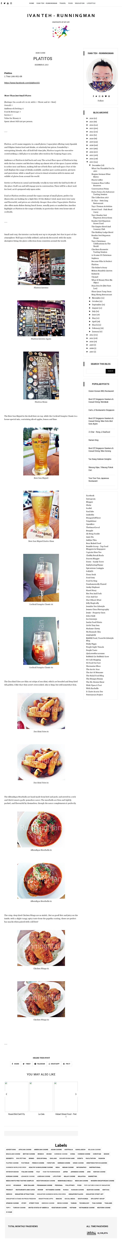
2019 (91, 142)
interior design (12, 1172)
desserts (9, 1158)
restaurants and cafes (25, 1190)
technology (84, 1203)
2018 (91, 145)
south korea (83, 1199)
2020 (91, 139)
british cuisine (29, 1154)
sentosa (105, 1190)
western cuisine (103, 1208)
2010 (91, 342)
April (94, 322)
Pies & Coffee (97, 180)
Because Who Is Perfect (102, 261)
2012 (91, 335)
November (96, 298)
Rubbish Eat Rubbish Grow (97, 657)
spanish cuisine (12, 1203)
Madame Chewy (93, 629)
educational (42, 1158)
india (58, 1167)
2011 (91, 338)
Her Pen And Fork (94, 594)
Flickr (88, 505)
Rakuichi (95, 274)
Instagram (90, 499)
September (97, 305)
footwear (25, 1163)
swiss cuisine (62, 1203)
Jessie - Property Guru (95, 613)
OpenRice (90, 524)
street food (34, 1203)
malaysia (82, 1176)
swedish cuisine (48, 1203)
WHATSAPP (55, 1064)
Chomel (95, 277)
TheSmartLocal (93, 527)
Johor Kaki (90, 616)
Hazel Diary (91, 591)
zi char (9, 1212)
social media (70, 1199)
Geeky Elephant (93, 587)
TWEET (28, 1064)
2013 (91, 162)
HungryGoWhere (93, 518)
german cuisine (64, 1163)
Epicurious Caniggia (95, 568)
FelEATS (89, 571)
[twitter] (4, 3)
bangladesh (80, 1149)
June (94, 315)
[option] (16, 1099)
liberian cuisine (43, 1176)
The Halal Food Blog (95, 676)
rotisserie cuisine (53, 1190)
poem (79, 1185)
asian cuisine (40, 53)
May (94, 318)
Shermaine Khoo (93, 666)
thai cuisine (97, 1203)
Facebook (90, 496)
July (94, 311)
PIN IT (68, 1064)
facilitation (91, 1158)
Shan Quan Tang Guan (101, 292)
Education (79, 3)
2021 (91, 135)
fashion (101, 1158)
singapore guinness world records (51, 1194)
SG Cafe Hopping (93, 660)
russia (66, 1190)
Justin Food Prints (94, 622)
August (95, 308)
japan (65, 1172)
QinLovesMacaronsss (95, 654)
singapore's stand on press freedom (21, 1199)
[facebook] (1, 3)
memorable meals (65, 1181)
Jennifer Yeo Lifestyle (95, 606)
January (95, 332)
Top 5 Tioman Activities (102, 206)
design (106, 1154)
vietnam (73, 1208)
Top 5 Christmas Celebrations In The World (101, 244)
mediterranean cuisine (45, 1181)
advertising (11, 1149)
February (96, 328)
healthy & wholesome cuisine (41, 1167)
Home (31, 3)
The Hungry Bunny (94, 679)
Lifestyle (91, 3)
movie (8, 1185)
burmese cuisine (60, 1154)
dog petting (21, 1158)
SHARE (16, 1064)
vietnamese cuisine (86, 1208)
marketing (92, 1176)
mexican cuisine (81, 1181)
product (9, 1190)
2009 (91, 345)
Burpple (89, 531)
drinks (31, 1158)
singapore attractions (24, 1194)
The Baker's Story (99, 268)
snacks (59, 1199)
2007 (91, 352)
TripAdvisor (91, 521)
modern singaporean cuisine (102, 1181)
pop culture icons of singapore (97, 1185)
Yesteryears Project (94, 695)
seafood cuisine (93, 1190)
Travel (63, 3)
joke (89, 1172)
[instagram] (11, 3)
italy (38, 1172)
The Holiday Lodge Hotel (102, 232)
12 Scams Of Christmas (101, 255)
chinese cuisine (84, 1154)
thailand (108, 1203)
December (96, 165)
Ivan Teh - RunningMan (46, 3)
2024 (91, 125)
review (40, 1190)
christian (97, 1154)
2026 (91, 118)
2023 (91, 128)
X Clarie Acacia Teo (94, 692)
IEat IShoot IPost (93, 600)
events (80, 1158)
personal (59, 1185)
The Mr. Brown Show (95, 682)
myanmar (17, 1185)
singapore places (76, 1194)
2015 (91, 155)
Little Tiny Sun (92, 625)
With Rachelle (92, 688)
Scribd (89, 508)
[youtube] (7, 3)
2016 (91, 152)
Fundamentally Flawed (96, 584)
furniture (51, 1163)
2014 (91, 159)
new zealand (29, 1185)
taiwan (73, 1203)
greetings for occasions (96, 1163)
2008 (91, 348)
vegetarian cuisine (59, 1208)
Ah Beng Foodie (93, 534)
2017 (91, 149)
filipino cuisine (12, 1163)
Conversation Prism (100, 189)
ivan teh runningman (51, 1172)
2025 (91, 122)
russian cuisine (77, 1190)
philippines (69, 1185)
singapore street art (94, 1194)
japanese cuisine (77, 1172)
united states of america (38, 1208)
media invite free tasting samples (20, 1181)
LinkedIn (90, 515)
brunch (41, 1154)
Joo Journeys (91, 619)
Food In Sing (91, 581)
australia (68, 1149)
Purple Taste (91, 650)
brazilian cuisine (13, 1154)
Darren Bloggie (92, 559)
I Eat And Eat (92, 597)
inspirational (95, 1167)
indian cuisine (68, 1167)
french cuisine (38, 1163)
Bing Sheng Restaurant (102, 295)
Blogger (89, 502)
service (9, 1194)
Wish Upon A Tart (94, 685)
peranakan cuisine (44, 1185)
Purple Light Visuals (95, 647)
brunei (49, 1154)
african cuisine (25, 1149)
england (53, 1158)
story (23, 1203)
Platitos (95, 265)
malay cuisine (69, 1176)
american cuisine (41, 1149)
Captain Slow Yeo (93, 552)
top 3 (8, 1208)
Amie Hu (90, 537)
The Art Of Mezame (94, 673)
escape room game (67, 1158)
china (72, 1154)
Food (70, 3)
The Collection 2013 (100, 198)
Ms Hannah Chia (93, 632)
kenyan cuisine (99, 1172)
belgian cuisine (94, 1149)
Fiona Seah (91, 575)
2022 (91, 132)
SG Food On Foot (93, 663)
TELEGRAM (41, 1064)
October (95, 301)
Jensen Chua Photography (97, 610)
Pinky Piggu (91, 644)
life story (57, 1176)
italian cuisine (27, 1172)
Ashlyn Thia (91, 540)
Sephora (95, 258)
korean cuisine (12, 1176)
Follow (101, 101)
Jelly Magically (92, 603)
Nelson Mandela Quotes (102, 271)
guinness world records (16, 1167)
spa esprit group (97, 1199)
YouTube (90, 512)
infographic (81, 1167)
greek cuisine (78, 1163)
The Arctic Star (93, 669)
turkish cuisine (19, 1208)
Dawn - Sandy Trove (95, 562)
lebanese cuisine (28, 1176)
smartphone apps (45, 1199)
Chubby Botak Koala (95, 555)
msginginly (91, 635)
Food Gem (90, 578)
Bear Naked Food (93, 543)
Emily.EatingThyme (94, 565)
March (95, 325)
